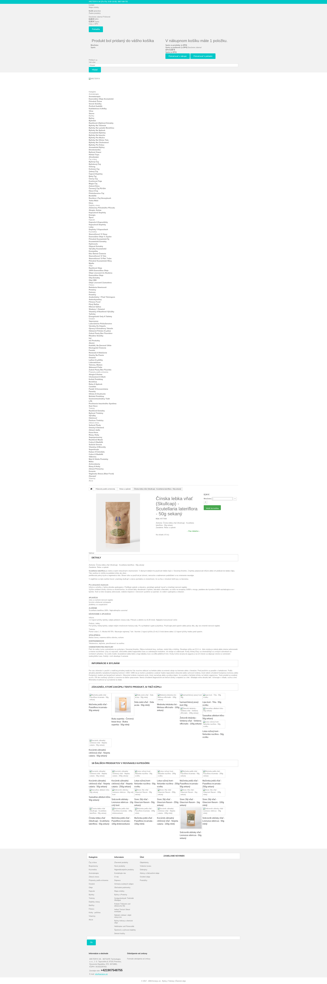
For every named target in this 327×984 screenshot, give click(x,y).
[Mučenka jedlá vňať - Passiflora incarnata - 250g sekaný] (213, 773)
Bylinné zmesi (95, 152)
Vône (91, 111)
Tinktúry (92, 408)
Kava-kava (93, 432)
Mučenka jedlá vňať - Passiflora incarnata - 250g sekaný (212, 784)
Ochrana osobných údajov (124, 884)
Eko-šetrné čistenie (97, 254)
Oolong (92, 167)
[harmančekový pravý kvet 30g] (191, 696)
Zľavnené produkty (121, 862)
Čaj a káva (93, 159)
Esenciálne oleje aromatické (101, 99)
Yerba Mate (93, 201)
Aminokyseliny (95, 299)
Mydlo (91, 263)
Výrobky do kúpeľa (97, 326)
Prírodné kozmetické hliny (100, 261)
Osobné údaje (145, 877)
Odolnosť (93, 418)
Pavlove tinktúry (96, 420)
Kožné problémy (96, 379)
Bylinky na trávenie (97, 125)
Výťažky (92, 416)
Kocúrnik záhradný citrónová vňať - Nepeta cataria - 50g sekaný (99, 753)
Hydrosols (93, 244)
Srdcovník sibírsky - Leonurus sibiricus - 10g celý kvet (122, 802)
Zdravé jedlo (94, 430)
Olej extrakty (94, 278)
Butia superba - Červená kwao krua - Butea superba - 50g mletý (123, 722)
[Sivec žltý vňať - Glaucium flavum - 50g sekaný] (145, 792)
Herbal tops (94, 155)
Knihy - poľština (94, 912)
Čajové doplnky (96, 174)
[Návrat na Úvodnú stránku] (91, 489)
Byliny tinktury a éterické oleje (123, 922)
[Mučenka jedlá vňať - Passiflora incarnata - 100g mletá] (145, 811)
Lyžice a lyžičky (96, 360)
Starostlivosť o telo (97, 256)
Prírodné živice (95, 101)
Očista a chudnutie (97, 394)
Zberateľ (92, 476)
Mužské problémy (96, 396)
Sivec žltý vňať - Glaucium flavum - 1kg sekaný (190, 802)
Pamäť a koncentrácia (98, 389)
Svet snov (93, 406)
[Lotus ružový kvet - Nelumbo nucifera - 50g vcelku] (213, 724)
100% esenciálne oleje (98, 270)
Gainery (92, 292)
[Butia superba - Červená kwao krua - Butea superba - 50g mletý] (123, 704)
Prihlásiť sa (93, 60)
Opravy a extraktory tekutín (101, 328)
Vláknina (92, 457)
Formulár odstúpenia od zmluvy (138, 959)
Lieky (91, 227)
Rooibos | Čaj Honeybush (100, 198)
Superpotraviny (95, 437)
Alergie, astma (95, 210)
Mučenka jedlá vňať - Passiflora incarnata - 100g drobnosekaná (121, 821)
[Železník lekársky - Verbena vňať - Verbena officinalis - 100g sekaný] (191, 711)
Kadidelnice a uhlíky (98, 109)
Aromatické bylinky (97, 133)
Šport (91, 217)
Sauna (91, 113)
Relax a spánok (95, 384)
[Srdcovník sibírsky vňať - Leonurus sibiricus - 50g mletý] (213, 811)
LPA (90, 401)
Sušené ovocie (95, 445)
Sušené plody (95, 425)
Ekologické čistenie (97, 348)
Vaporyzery (93, 321)
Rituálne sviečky (96, 336)
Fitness (91, 285)
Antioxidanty (94, 464)
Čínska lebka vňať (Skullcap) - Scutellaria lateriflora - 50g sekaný (99, 821)
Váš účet (92, 62)
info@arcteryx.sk (101, 974)
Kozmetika (93, 232)
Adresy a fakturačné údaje (149, 873)
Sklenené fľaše (95, 367)
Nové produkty (119, 866)
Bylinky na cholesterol (99, 142)
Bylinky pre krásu (96, 145)
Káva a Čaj (93, 191)
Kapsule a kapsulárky (98, 222)
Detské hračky (119, 933)
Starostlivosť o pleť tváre (100, 258)
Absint (92, 343)
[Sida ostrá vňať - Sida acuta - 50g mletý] (145, 696)
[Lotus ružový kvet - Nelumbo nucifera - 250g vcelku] (168, 773)
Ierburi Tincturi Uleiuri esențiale (122, 910)
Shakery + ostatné (97, 309)
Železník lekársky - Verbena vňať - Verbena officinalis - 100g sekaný (191, 721)
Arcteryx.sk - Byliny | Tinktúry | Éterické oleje (169, 981)
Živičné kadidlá (95, 106)
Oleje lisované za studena (100, 273)
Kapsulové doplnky (97, 213)
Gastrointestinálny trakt (99, 399)
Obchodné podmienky (122, 887)
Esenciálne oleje (96, 275)
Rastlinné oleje (95, 268)
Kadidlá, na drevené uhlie (100, 345)
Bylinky (91, 116)
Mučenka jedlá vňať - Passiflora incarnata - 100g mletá (143, 821)
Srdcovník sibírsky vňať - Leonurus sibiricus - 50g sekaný (191, 835)
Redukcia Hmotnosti (98, 287)
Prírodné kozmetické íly (99, 239)
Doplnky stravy (94, 205)
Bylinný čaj (94, 162)
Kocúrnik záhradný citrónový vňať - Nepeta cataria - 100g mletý (167, 821)
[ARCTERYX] (103, 83)
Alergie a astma (95, 374)
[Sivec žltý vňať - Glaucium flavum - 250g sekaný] (168, 792)
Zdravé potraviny (96, 469)
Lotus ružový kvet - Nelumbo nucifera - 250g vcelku (168, 784)
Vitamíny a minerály (97, 447)
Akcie (91, 481)
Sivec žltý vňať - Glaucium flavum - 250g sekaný (167, 802)
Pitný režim (94, 304)
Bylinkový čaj (95, 164)
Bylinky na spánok (97, 130)
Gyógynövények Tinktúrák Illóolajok (124, 899)
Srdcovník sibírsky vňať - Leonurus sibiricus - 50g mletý (213, 821)
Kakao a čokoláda (97, 452)
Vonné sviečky (95, 104)
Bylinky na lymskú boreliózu (101, 128)
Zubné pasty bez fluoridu (100, 370)
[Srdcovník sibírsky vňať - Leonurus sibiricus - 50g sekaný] (191, 818)
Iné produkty (94, 341)
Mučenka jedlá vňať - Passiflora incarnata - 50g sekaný (98, 707)
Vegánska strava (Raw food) (101, 474)
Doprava (117, 880)
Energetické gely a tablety (100, 316)
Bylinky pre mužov (97, 138)
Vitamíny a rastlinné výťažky (101, 312)
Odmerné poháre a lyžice (100, 331)
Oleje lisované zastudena (100, 283)
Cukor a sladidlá (96, 454)
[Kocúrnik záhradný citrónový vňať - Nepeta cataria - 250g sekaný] (123, 773)
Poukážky (143, 880)
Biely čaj (92, 176)
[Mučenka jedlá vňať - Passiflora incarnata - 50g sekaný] (100, 697)
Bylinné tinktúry (96, 413)
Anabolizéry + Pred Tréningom (102, 297)
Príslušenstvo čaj (96, 193)
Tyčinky (92, 314)
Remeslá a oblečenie (98, 353)
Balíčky (91, 905)
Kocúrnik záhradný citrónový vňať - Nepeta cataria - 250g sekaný (122, 784)
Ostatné (92, 319)
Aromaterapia (94, 94)
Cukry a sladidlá (96, 442)
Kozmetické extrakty (98, 241)
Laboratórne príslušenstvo (100, 324)
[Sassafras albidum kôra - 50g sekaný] (213, 710)
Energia (92, 215)
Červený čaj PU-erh (97, 188)
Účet (142, 857)
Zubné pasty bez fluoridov (100, 333)
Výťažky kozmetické (97, 249)
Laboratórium (95, 362)
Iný (90, 338)
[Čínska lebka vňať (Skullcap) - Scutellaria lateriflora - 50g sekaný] (100, 811)
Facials (92, 350)
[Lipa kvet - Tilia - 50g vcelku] (213, 696)
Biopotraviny (93, 866)
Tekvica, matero (95, 365)
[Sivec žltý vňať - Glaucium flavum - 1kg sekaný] (191, 792)
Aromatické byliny (97, 147)
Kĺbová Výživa (95, 307)
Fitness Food (94, 302)
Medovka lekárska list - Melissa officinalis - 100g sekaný (168, 707)
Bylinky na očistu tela (98, 140)
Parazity (92, 391)
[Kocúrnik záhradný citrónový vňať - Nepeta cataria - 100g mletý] (168, 811)
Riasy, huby (94, 435)
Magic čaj (93, 184)
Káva (91, 203)
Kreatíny (92, 295)
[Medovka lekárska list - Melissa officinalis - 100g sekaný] (168, 697)
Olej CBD (93, 280)
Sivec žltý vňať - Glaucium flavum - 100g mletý (213, 802)
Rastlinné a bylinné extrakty (101, 123)
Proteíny (92, 290)
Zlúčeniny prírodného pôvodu (102, 208)
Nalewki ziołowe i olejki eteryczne (122, 916)
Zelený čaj (93, 171)
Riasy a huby (94, 466)
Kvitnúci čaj (94, 169)
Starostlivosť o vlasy (98, 234)
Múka (91, 462)
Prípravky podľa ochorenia (98, 372)
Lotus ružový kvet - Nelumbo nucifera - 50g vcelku (213, 734)
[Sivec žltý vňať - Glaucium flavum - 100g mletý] (213, 792)
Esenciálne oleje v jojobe (100, 237)
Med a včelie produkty (98, 459)
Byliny (91, 118)
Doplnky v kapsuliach (98, 229)
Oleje (91, 266)
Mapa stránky (94, 7)
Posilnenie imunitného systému (102, 404)
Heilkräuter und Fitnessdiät (124, 926)
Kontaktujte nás (120, 873)
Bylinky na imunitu (97, 135)
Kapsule (92, 220)
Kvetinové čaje (95, 181)
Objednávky (144, 862)
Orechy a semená (96, 428)
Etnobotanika (95, 150)
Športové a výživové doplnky (125, 930)
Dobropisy (143, 870)
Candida (92, 387)
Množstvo (207, 499)
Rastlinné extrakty (97, 411)
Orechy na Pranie (96, 355)
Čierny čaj (93, 179)
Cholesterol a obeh (97, 377)
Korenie (92, 471)
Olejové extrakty (96, 246)
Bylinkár (92, 121)
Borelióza (93, 382)
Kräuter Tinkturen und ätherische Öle (122, 905)
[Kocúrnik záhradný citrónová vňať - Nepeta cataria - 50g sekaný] (100, 743)
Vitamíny (92, 478)
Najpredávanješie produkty (124, 870)
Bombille (92, 196)
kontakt (91, 5)
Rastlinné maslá (96, 440)
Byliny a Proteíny (120, 895)
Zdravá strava (94, 423)
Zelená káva (94, 186)
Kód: (158, 519)
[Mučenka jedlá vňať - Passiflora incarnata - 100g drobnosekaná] (123, 811)
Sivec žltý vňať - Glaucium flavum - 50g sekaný (144, 802)
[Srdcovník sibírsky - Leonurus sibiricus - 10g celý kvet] (123, 792)
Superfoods (94, 449)
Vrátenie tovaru (145, 866)
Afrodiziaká (94, 157)
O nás (116, 877)
